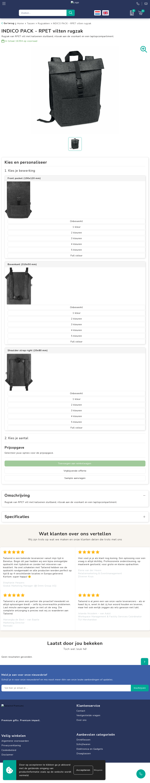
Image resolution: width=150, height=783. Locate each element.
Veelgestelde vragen (88, 715)
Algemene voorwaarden (15, 740)
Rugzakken (44, 23)
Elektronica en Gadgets (89, 749)
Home (20, 23)
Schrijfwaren (83, 744)
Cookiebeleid (8, 750)
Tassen (31, 23)
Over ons (81, 720)
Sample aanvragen (75, 478)
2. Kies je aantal (16, 438)
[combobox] (43, 13)
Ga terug (9, 23)
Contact (80, 710)
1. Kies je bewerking (20, 170)
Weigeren (98, 770)
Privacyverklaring (11, 745)
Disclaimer (7, 754)
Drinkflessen (83, 739)
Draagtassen (83, 753)
